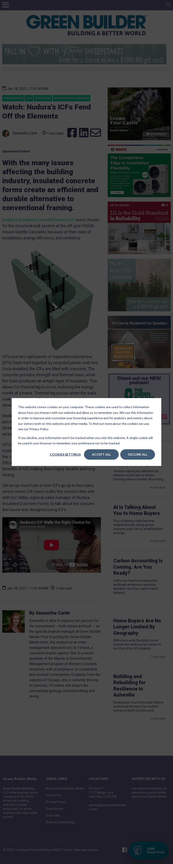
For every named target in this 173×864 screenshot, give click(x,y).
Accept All (101, 454)
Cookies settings (65, 454)
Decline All (137, 454)
